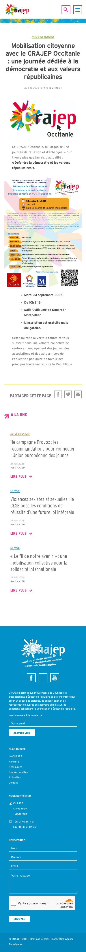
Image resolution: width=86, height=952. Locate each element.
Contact (13, 782)
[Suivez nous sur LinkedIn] (43, 677)
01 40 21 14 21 (26, 821)
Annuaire (14, 761)
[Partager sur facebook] (58, 394)
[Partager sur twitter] (68, 394)
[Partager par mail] (78, 394)
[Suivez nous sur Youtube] (54, 677)
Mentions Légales (40, 939)
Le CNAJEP (15, 756)
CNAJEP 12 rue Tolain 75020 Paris (20, 808)
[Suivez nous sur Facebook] (31, 677)
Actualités (15, 777)
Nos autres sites (18, 772)
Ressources (15, 767)
